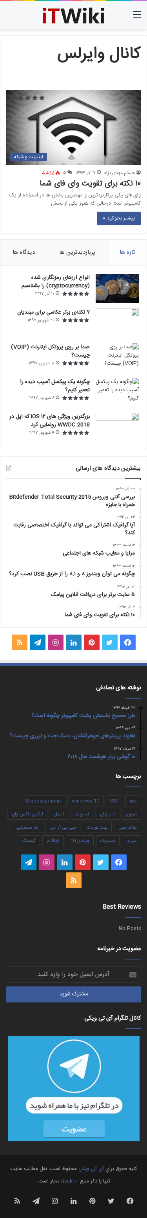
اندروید (82, 814)
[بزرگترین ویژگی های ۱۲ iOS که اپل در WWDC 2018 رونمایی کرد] (117, 427)
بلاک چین (127, 827)
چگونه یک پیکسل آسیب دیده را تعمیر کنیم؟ (55, 386)
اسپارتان (107, 814)
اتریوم (131, 814)
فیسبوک (107, 841)
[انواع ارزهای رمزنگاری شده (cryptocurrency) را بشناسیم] (117, 288)
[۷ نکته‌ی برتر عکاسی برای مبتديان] (117, 323)
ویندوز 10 (79, 841)
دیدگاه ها (24, 252)
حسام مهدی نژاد (119, 173)
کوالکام (53, 841)
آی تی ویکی (91, 1169)
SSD (114, 801)
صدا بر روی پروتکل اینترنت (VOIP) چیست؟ (50, 351)
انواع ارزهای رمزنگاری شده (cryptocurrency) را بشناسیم (56, 282)
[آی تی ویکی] (73, 15)
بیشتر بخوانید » (119, 218)
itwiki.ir (69, 1181)
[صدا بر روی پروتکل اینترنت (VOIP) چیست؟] (117, 358)
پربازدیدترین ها (77, 252)
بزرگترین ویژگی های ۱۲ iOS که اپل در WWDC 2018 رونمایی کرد (49, 421)
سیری (131, 841)
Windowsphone (43, 801)
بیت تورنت (97, 827)
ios (133, 801)
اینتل (59, 814)
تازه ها (127, 252)
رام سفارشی (27, 827)
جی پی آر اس (63, 827)
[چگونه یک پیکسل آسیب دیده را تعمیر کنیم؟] (117, 392)
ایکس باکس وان (27, 814)
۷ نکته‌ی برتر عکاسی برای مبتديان (53, 312)
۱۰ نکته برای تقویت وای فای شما (90, 183)
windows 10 (85, 801)
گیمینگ (29, 841)
